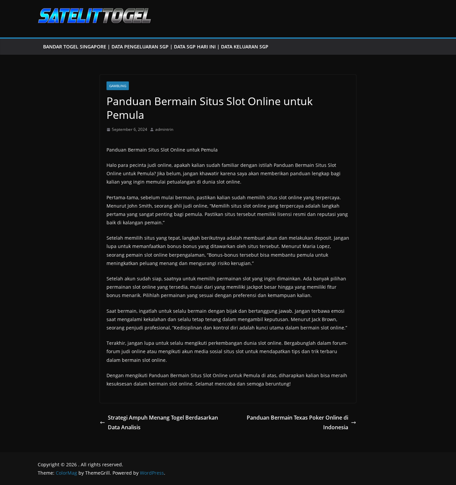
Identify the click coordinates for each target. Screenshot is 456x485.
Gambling (117, 85)
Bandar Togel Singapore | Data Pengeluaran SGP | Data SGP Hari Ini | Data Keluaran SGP (155, 46)
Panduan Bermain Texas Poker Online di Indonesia (297, 422)
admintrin (164, 129)
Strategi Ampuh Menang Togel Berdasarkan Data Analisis (163, 422)
